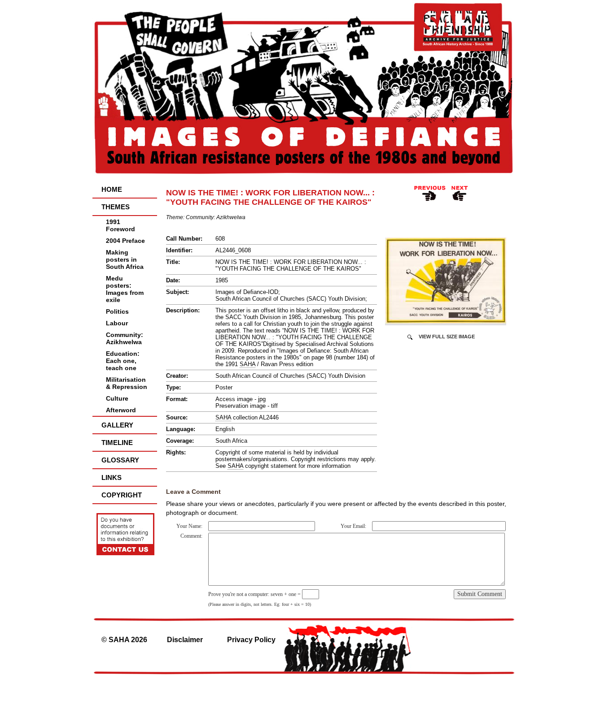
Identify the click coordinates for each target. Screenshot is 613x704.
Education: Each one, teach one (123, 360)
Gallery (117, 425)
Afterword (121, 410)
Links (111, 477)
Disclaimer (185, 640)
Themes (115, 207)
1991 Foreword (120, 225)
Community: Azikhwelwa (124, 338)
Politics (117, 311)
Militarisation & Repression (126, 383)
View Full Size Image (447, 336)
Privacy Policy (251, 640)
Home (111, 189)
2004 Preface (125, 240)
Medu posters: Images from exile (125, 289)
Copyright (121, 495)
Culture (117, 398)
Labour (117, 323)
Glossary (120, 460)
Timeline (117, 442)
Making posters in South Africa (125, 259)
